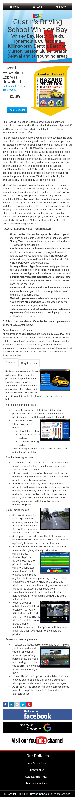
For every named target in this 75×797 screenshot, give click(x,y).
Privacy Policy (36, 769)
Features (10, 362)
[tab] (10, 362)
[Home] (37, 15)
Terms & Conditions (36, 763)
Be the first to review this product (14, 87)
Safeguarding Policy (36, 776)
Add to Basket (17, 110)
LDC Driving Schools (36, 794)
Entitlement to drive (36, 783)
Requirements (29, 363)
